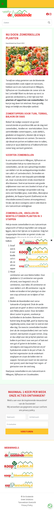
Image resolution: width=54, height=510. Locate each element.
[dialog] (50, 506)
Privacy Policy (27, 505)
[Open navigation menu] (3, 4)
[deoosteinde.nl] (17, 13)
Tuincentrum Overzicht (27, 502)
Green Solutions (27, 499)
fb (47, 14)
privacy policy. (29, 410)
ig (50, 14)
